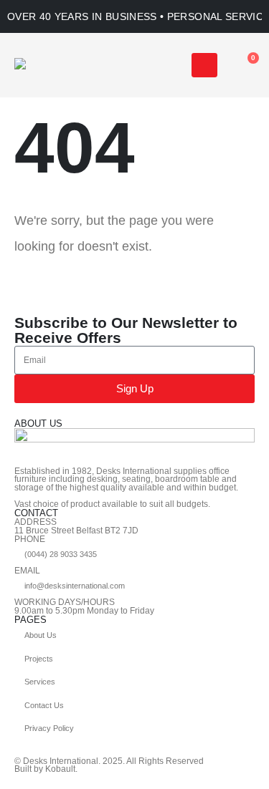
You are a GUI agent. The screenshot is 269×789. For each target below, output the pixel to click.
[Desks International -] (61, 65)
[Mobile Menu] (204, 65)
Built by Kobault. (45, 768)
